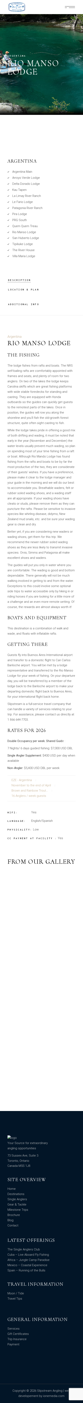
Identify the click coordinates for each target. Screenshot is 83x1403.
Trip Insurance (17, 1339)
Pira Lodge (19, 214)
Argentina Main (22, 172)
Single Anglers (17, 1199)
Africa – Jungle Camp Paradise (28, 1260)
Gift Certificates (18, 1334)
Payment (13, 1344)
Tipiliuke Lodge (22, 244)
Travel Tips (14, 1298)
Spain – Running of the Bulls (26, 1270)
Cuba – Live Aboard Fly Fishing (28, 1254)
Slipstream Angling (50, 1391)
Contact (12, 1225)
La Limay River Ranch (26, 196)
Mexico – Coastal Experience (27, 1265)
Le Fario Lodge (22, 202)
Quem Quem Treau (25, 226)
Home (11, 1189)
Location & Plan (23, 289)
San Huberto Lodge (25, 238)
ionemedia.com (53, 1396)
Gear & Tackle (16, 1204)
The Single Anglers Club (23, 1249)
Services (13, 1328)
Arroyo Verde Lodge (26, 178)
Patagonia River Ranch (27, 208)
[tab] (19, 280)
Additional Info (23, 304)
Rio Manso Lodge (24, 232)
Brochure (13, 1215)
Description (19, 280)
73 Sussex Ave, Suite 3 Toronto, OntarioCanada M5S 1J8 (22, 1161)
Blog (10, 1220)
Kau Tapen (19, 190)
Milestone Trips (17, 1210)
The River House (23, 250)
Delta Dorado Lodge (26, 184)
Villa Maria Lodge (23, 256)
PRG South (19, 220)
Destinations (15, 1194)
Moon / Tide (15, 1293)
